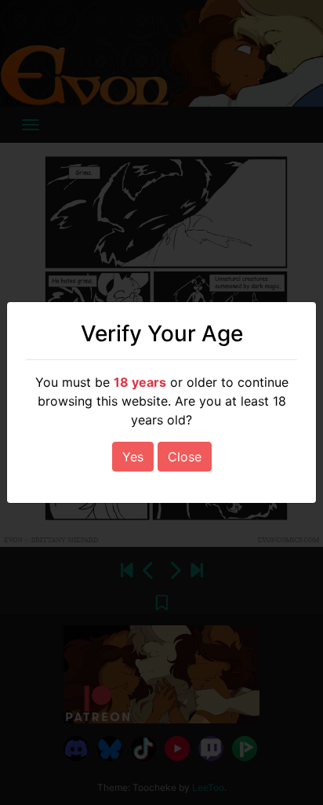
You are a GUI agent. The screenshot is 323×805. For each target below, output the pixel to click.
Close (184, 456)
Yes (132, 456)
